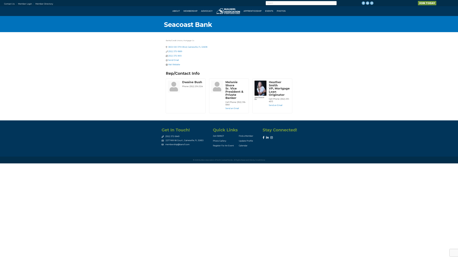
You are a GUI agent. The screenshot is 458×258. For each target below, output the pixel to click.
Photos (281, 11)
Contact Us (9, 4)
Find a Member (246, 136)
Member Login (25, 4)
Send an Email (232, 108)
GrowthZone (260, 160)
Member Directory (44, 4)
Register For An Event (223, 146)
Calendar (243, 146)
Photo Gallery (219, 141)
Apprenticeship (253, 11)
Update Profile (246, 141)
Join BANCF (218, 136)
